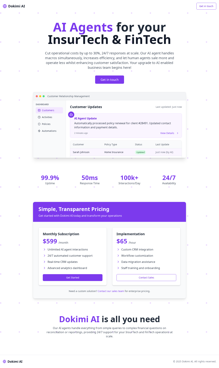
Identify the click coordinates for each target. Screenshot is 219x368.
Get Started (72, 277)
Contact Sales (146, 277)
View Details (167, 133)
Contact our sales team (111, 291)
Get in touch (206, 6)
